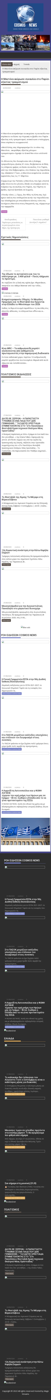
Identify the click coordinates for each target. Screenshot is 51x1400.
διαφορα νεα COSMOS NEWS (15, 1094)
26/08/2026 (7, 296)
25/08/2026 (7, 345)
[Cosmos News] (3, 55)
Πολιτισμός (6, 454)
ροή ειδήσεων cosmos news (11, 693)
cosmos (17, 88)
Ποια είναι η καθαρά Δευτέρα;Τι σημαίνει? (39, 220)
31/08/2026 (7, 676)
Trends (4, 211)
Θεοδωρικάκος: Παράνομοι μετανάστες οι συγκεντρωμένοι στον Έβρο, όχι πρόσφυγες (12, 223)
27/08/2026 (7, 271)
